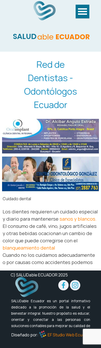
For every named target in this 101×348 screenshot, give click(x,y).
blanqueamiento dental (29, 247)
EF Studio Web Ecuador (69, 335)
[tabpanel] (50, 84)
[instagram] (75, 285)
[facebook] (63, 285)
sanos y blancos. (78, 218)
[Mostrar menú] (82, 12)
